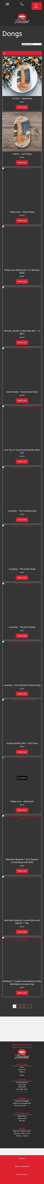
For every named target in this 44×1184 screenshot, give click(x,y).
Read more (22, 810)
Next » (27, 1006)
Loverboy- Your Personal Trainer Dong (22, 685)
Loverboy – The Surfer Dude (22, 569)
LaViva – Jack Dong (22, 154)
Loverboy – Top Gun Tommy (22, 627)
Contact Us (22, 1069)
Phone (22, 1075)
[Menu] (7, 4)
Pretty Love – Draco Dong (22, 212)
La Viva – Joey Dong (22, 98)
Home (22, 1067)
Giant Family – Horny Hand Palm (22, 392)
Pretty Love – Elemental (22, 801)
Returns (22, 1072)
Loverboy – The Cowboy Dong (22, 511)
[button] (22, 93)
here (22, 1105)
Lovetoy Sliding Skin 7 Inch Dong (22, 743)
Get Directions (22, 1091)
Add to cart (22, 107)
